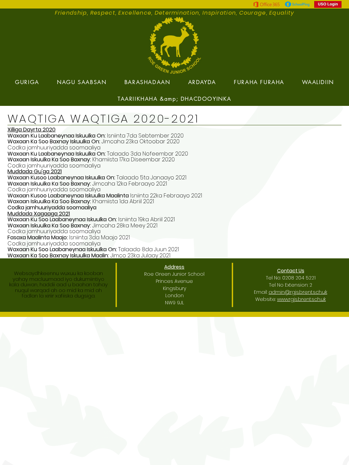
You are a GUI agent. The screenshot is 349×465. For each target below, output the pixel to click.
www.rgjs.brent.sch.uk (301, 299)
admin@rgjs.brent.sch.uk (298, 292)
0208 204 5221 (299, 277)
